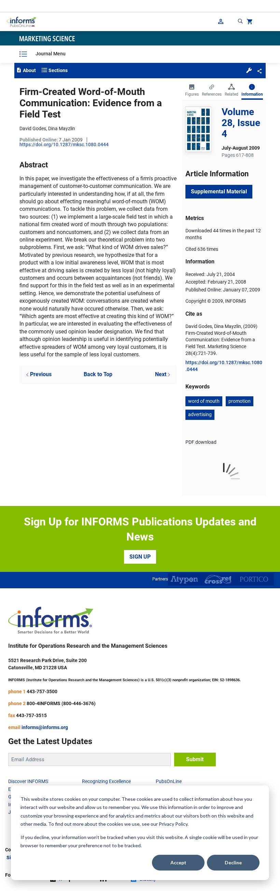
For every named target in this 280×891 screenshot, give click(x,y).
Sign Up (140, 556)
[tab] (192, 90)
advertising (200, 414)
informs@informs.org (45, 727)
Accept (178, 862)
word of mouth (204, 401)
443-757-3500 (42, 691)
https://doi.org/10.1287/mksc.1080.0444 (64, 144)
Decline (233, 862)
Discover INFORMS (28, 781)
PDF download (200, 442)
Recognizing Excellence (106, 781)
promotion (239, 401)
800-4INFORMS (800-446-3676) (61, 703)
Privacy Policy (173, 824)
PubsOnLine (169, 781)
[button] (249, 70)
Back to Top (98, 374)
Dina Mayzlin (61, 128)
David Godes (32, 128)
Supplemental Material (219, 191)
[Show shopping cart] (249, 22)
